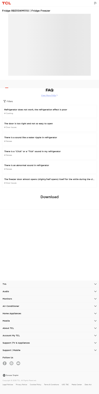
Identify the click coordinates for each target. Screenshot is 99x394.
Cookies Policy (35, 384)
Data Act (88, 384)
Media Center (77, 384)
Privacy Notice (21, 384)
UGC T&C (65, 384)
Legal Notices (8, 384)
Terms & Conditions (51, 384)
